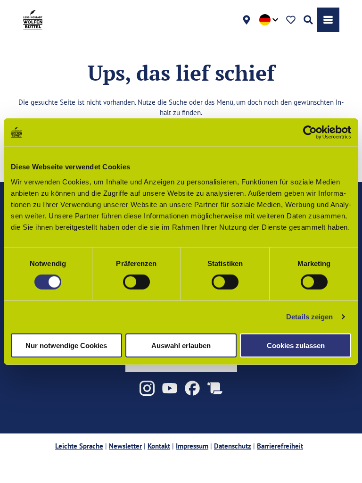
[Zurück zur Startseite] (33, 20)
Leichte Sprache (79, 445)
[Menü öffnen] (328, 20)
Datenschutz (232, 445)
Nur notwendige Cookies (66, 345)
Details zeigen (309, 317)
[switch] (136, 282)
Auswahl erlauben (181, 345)
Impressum (192, 445)
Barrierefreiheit (280, 445)
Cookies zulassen (296, 345)
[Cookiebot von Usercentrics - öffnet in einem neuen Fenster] (310, 132)
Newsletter (125, 445)
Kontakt (159, 445)
